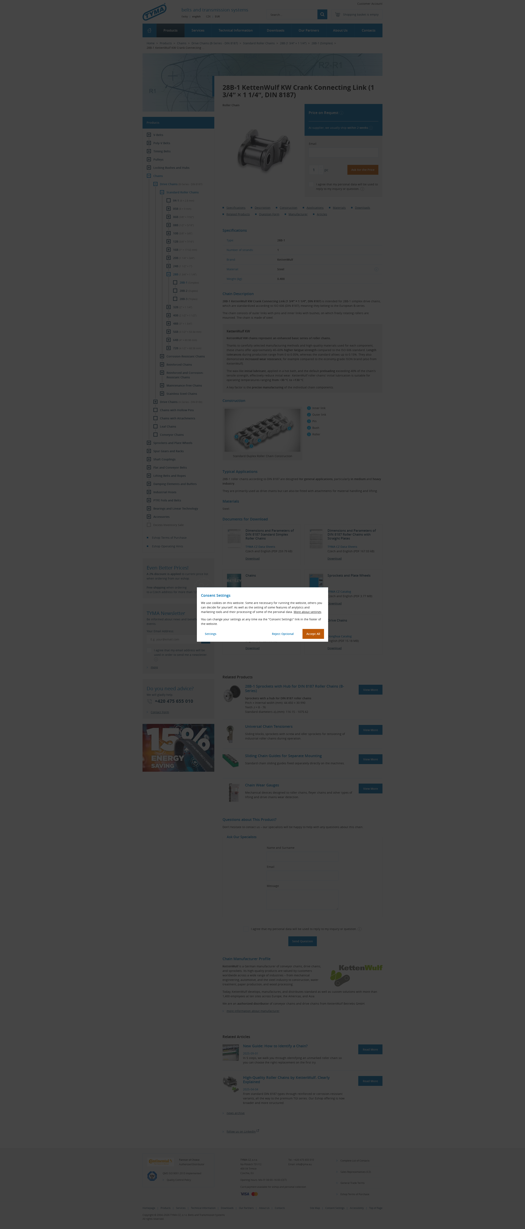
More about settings (307, 612)
